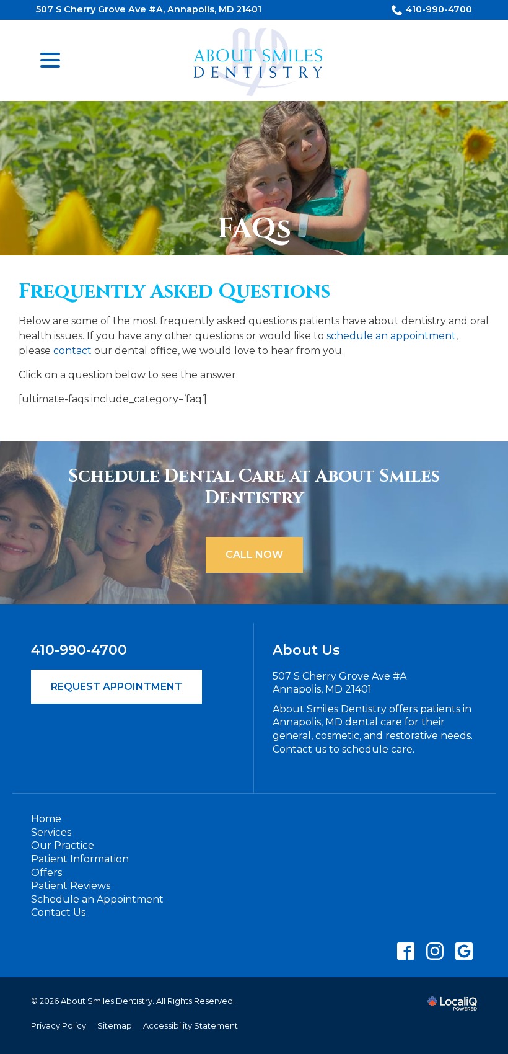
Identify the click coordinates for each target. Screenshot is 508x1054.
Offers (46, 873)
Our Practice (62, 845)
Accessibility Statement (190, 1025)
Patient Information (80, 859)
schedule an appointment (391, 336)
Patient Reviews (70, 886)
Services (51, 832)
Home (46, 819)
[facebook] (405, 951)
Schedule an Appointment (97, 899)
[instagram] (434, 951)
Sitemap (114, 1025)
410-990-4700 (439, 9)
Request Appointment (116, 687)
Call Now (254, 554)
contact (72, 350)
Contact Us (58, 912)
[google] (463, 951)
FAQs (254, 229)
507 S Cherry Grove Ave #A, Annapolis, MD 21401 (148, 9)
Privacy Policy (58, 1025)
